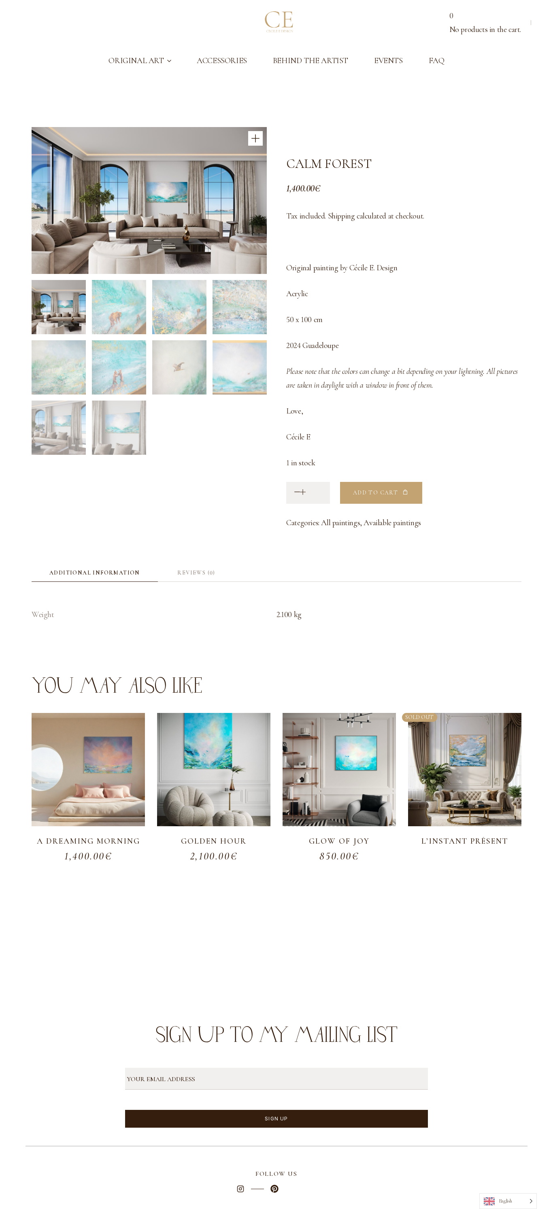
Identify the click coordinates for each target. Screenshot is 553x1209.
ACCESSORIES (222, 61)
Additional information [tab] (94, 572)
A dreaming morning (88, 841)
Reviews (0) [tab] (196, 572)
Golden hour (214, 841)
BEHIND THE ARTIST (310, 61)
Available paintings (392, 523)
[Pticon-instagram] (240, 1189)
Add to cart (375, 492)
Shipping (341, 216)
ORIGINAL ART (136, 61)
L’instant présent (464, 841)
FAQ (437, 61)
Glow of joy (339, 841)
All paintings (340, 523)
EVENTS (388, 61)
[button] (255, 138)
